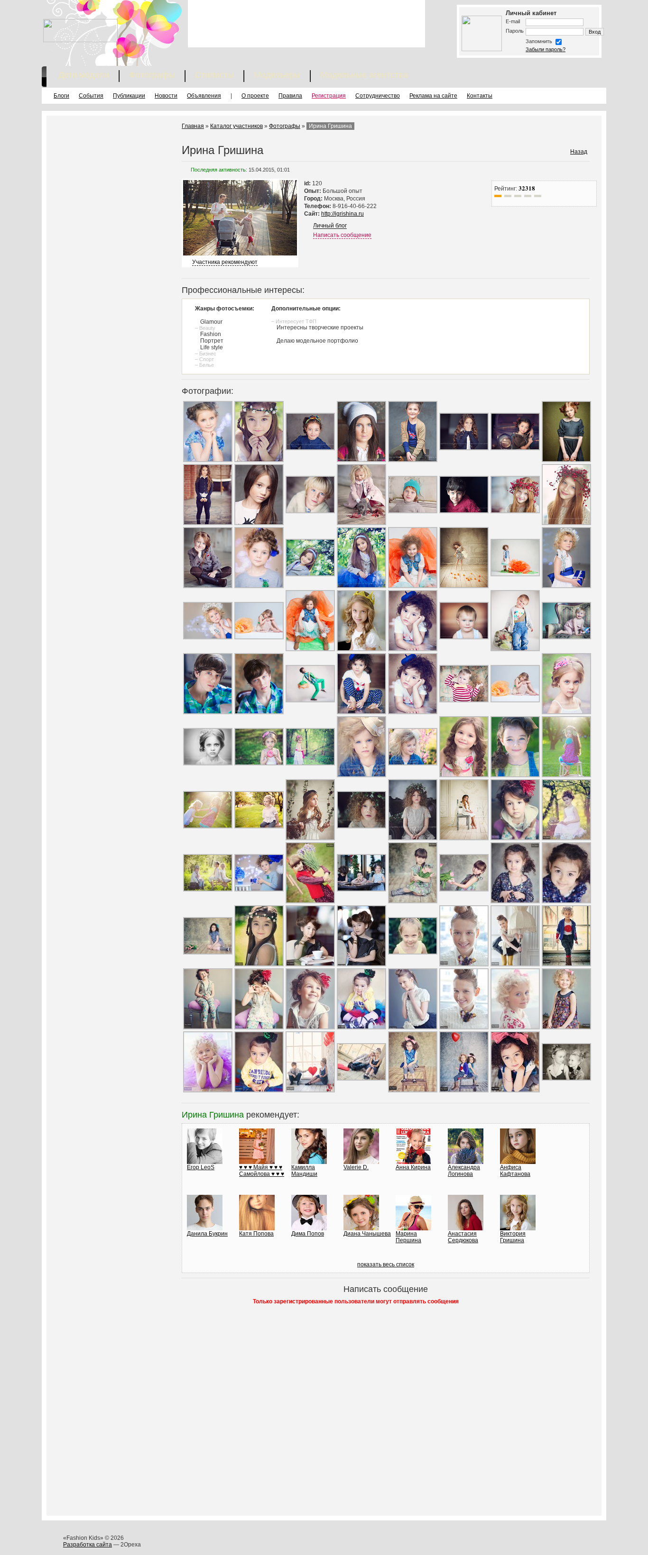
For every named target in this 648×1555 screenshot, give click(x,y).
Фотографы (152, 75)
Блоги (61, 95)
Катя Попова (256, 1233)
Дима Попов (307, 1233)
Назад (578, 151)
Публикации (129, 95)
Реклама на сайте (433, 95)
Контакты (479, 95)
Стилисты (214, 75)
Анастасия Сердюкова (463, 1237)
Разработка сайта (87, 1544)
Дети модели (83, 75)
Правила (290, 95)
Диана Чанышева (367, 1233)
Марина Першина (408, 1237)
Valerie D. (356, 1167)
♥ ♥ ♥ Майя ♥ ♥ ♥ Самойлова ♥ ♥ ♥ (261, 1170)
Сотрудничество (377, 95)
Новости (166, 95)
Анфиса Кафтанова (515, 1170)
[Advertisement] (306, 23)
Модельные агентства (364, 75)
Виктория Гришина (513, 1237)
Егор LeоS (200, 1167)
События (91, 95)
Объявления (204, 95)
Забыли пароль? (545, 49)
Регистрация (329, 95)
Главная (193, 126)
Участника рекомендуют (225, 262)
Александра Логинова (464, 1170)
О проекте (255, 95)
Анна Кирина (413, 1167)
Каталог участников (236, 126)
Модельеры (277, 75)
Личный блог (330, 226)
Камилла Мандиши (304, 1170)
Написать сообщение (342, 235)
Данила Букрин (207, 1233)
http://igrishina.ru (342, 213)
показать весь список (385, 1264)
